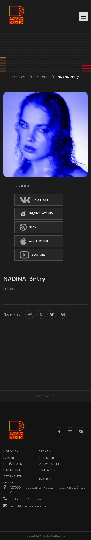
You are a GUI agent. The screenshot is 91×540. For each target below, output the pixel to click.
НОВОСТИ (11, 451)
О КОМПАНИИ (49, 464)
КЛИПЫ (8, 458)
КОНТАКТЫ (47, 470)
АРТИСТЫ (46, 458)
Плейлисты (13, 464)
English (45, 479)
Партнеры (11, 470)
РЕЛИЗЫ (45, 451)
